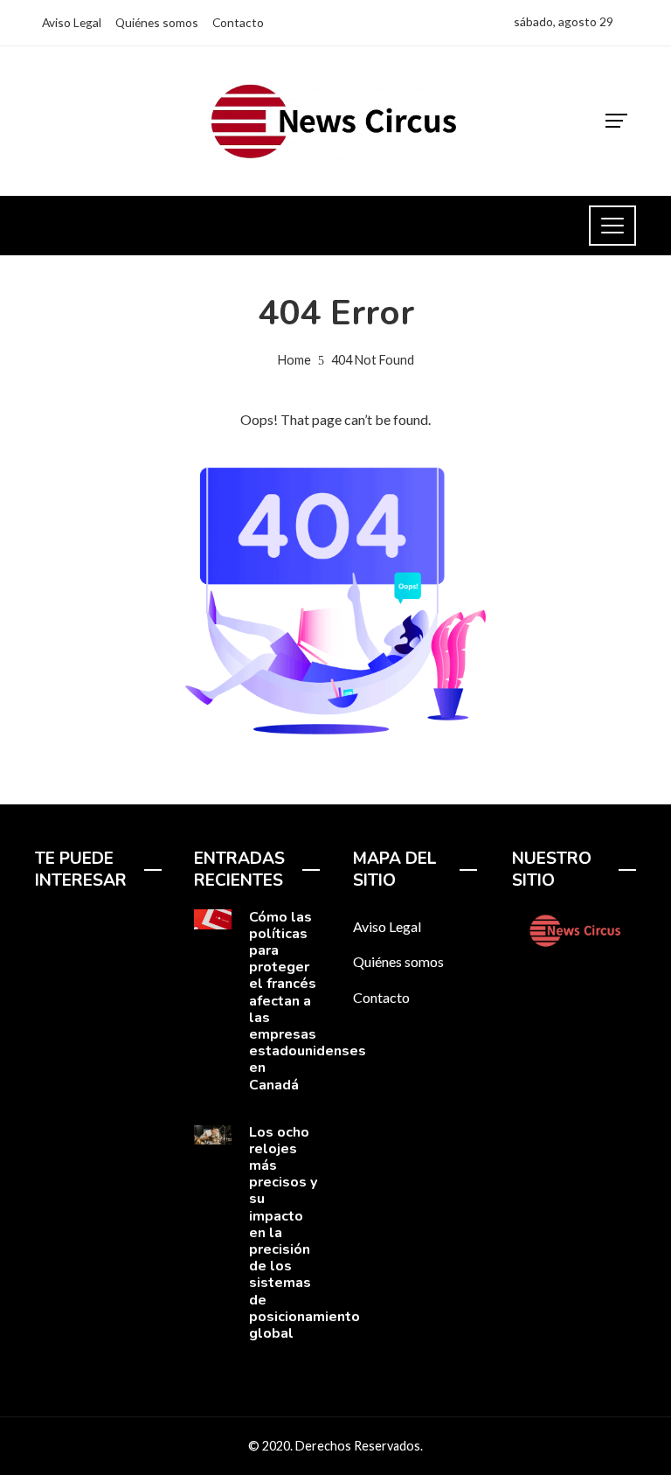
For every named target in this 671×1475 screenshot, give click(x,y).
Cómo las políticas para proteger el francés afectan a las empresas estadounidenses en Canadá (307, 1001)
